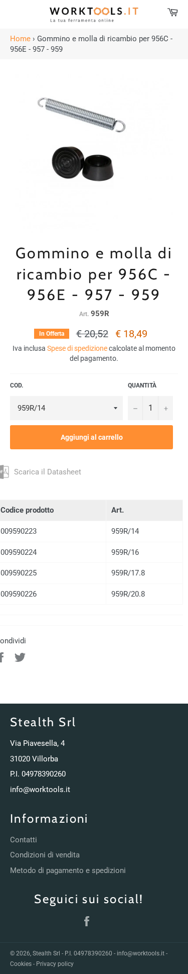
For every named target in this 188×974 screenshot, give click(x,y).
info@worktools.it (40, 789)
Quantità (142, 385)
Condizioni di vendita (45, 854)
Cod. (16, 385)
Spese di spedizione (77, 348)
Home (20, 38)
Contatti (23, 839)
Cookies (21, 963)
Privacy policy (55, 963)
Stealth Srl (46, 953)
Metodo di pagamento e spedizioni (68, 870)
